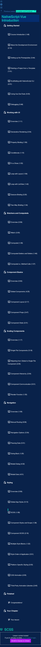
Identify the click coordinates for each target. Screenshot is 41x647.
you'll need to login (29, 638)
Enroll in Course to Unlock (21, 641)
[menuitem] (1, 5)
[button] (1, 2)
